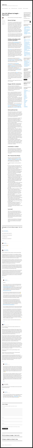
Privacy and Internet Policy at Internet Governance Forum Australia (27, 54)
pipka (2, 19)
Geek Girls (25, 93)
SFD (24, 103)
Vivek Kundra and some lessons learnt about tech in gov (27, 50)
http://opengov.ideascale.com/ (7, 290)
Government (3, 21)
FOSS (2, 22)
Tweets (25, 105)
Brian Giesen (17, 159)
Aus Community (26, 90)
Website (3, 423)
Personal (25, 102)
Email (3, 420)
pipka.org (4, 4)
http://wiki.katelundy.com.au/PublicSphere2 (8, 304)
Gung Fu (25, 95)
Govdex (11, 49)
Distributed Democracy (14, 8)
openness (3, 24)
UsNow (17, 72)
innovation (5, 22)
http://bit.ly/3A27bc (16, 396)
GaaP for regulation (25, 8)
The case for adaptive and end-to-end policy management (27, 31)
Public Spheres (20, 8)
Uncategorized (25, 106)
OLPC (24, 99)
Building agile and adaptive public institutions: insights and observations (27, 33)
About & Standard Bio (5, 8)
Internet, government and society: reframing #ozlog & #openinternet (27, 45)
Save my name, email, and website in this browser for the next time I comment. (11, 426)
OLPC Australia (25, 100)
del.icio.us (25, 91)
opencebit (25, 101)
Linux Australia (25, 97)
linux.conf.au (25, 98)
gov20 (25, 94)
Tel (4, 324)
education (25, 92)
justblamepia (25, 96)
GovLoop (10, 105)
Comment (3, 407)
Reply (3, 240)
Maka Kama (25, 64)
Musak (9, 8)
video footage (19, 69)
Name (3, 417)
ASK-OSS (25, 89)
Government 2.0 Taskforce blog (17, 107)
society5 (25, 104)
